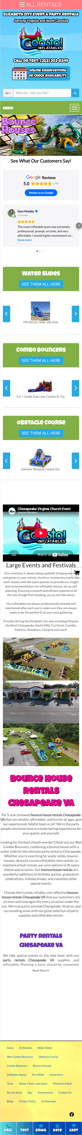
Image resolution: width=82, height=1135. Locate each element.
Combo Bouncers (17, 1065)
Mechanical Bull (62, 1083)
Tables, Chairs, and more (33, 1083)
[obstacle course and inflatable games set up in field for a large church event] (41, 744)
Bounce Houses (42, 1065)
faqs (29, 1092)
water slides (57, 856)
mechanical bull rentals (20, 865)
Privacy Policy (27, 1101)
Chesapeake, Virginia (58, 906)
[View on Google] (11, 213)
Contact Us (65, 1092)
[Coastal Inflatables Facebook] (71, 1113)
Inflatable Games (17, 1074)
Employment (45, 1092)
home (10, 1047)
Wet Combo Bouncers (20, 1056)
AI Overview (48, 1101)
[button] (3, 226)
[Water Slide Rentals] (41, 135)
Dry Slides (38, 1074)
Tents (10, 1083)
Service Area (14, 1092)
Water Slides (44, 1047)
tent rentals (65, 861)
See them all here (41, 284)
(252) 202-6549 (54, 61)
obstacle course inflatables (35, 861)
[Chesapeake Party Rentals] (41, 659)
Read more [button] (25, 240)
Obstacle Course (48, 1056)
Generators (56, 1074)
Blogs (10, 1101)
